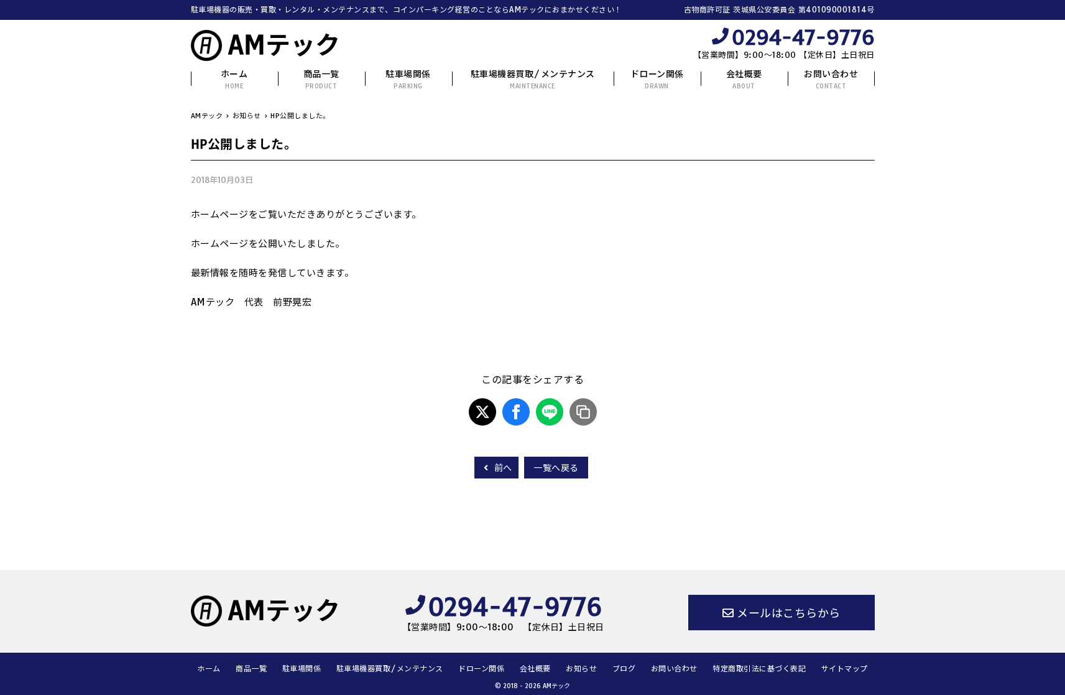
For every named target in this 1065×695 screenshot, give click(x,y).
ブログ (624, 668)
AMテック (284, 44)
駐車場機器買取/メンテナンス (533, 79)
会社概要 (744, 79)
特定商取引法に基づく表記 (759, 668)
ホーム (234, 79)
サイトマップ (844, 668)
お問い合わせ (831, 79)
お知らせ (581, 668)
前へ (501, 467)
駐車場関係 (408, 79)
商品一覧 (321, 79)
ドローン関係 (657, 79)
